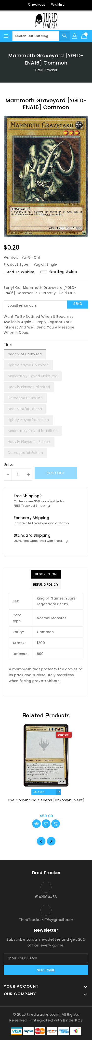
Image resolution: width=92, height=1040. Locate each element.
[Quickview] (36, 823)
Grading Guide (63, 271)
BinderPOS (73, 1020)
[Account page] (75, 36)
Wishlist (57, 4)
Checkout (36, 4)
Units (8, 464)
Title (8, 344)
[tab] (46, 574)
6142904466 (46, 896)
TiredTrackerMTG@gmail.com (46, 919)
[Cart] (85, 36)
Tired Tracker (46, 70)
